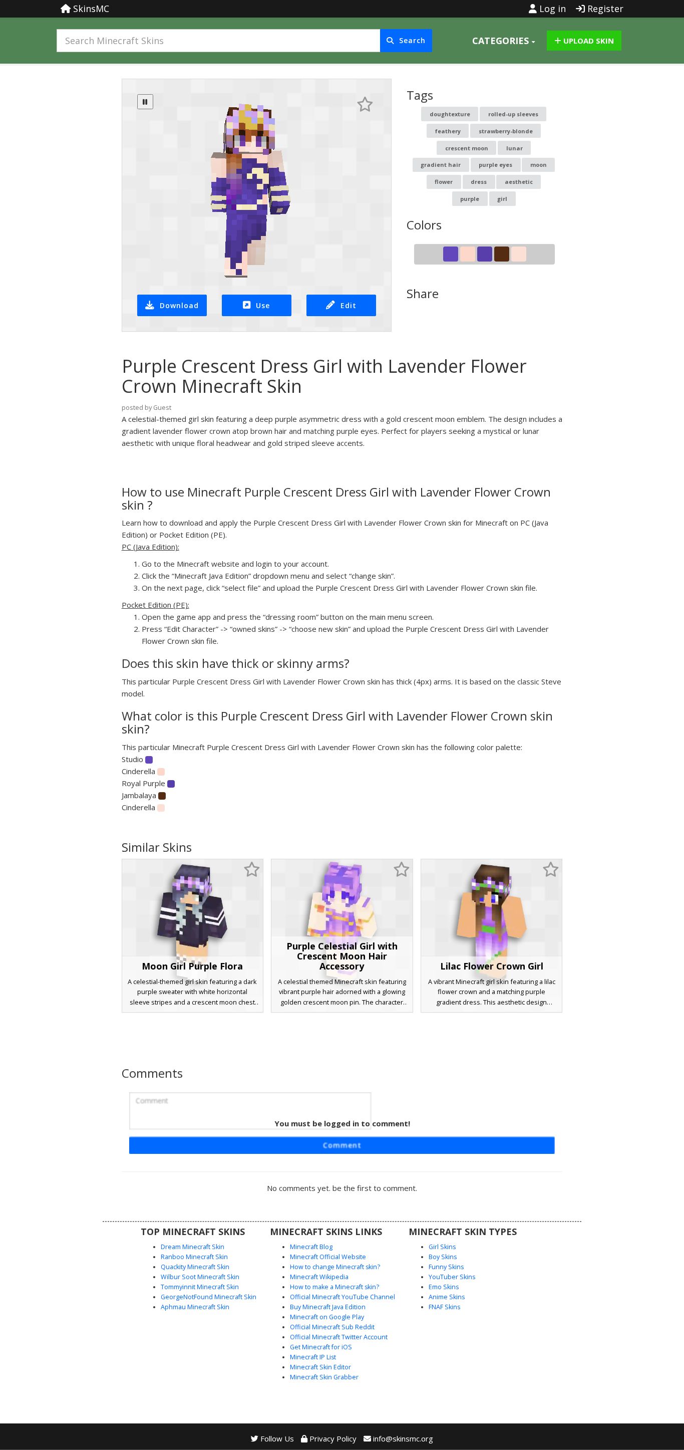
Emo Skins (444, 1287)
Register (604, 9)
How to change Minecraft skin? (335, 1267)
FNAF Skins (444, 1307)
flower (444, 181)
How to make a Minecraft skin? (334, 1287)
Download (179, 305)
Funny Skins (446, 1267)
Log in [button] (551, 9)
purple (469, 198)
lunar (514, 148)
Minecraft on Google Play (327, 1317)
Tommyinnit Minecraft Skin (200, 1287)
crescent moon (466, 148)
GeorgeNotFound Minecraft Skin (208, 1297)
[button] (503, 41)
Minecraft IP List (313, 1357)
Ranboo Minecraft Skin (194, 1257)
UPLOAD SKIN (587, 41)
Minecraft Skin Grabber (324, 1377)
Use (263, 305)
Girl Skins (442, 1247)
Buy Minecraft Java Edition (328, 1307)
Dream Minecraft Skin (192, 1247)
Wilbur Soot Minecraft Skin (200, 1277)
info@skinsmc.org (403, 1438)
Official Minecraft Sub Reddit (332, 1327)
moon (538, 164)
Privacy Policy (332, 1438)
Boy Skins (443, 1257)
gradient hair (441, 164)
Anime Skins (447, 1297)
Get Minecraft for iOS (321, 1347)
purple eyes (495, 164)
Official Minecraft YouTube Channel (342, 1297)
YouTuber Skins (452, 1277)
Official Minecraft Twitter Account (339, 1337)
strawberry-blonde (506, 131)
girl (502, 198)
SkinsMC (90, 9)
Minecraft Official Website (328, 1257)
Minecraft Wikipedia (319, 1277)
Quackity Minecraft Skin (195, 1267)
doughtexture (450, 114)
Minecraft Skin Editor (320, 1367)
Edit (348, 305)
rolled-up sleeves (513, 114)
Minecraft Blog (311, 1247)
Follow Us (276, 1438)
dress (479, 181)
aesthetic (519, 181)
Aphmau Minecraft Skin (195, 1307)
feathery (448, 131)
